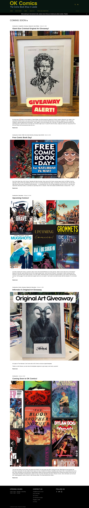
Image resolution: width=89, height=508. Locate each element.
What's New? (18, 10)
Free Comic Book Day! (22, 137)
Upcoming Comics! (20, 198)
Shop (25, 10)
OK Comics (15, 506)
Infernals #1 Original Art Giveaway (27, 290)
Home (11, 10)
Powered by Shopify (22, 506)
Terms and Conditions (42, 10)
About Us (32, 10)
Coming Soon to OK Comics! (24, 379)
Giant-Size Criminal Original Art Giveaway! (30, 28)
